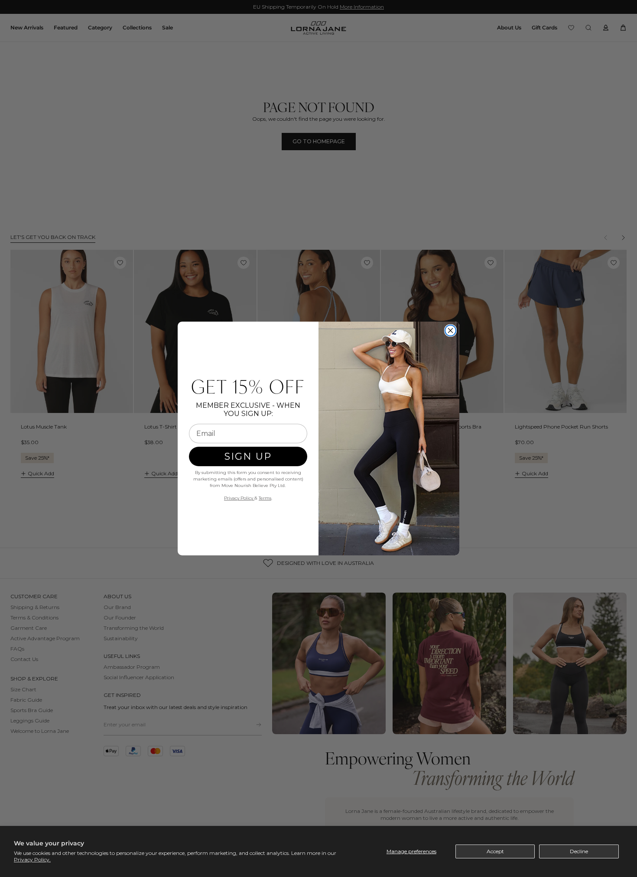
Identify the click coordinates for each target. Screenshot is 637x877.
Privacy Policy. (32, 859)
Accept (495, 851)
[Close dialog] (450, 330)
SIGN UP (248, 456)
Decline (579, 851)
